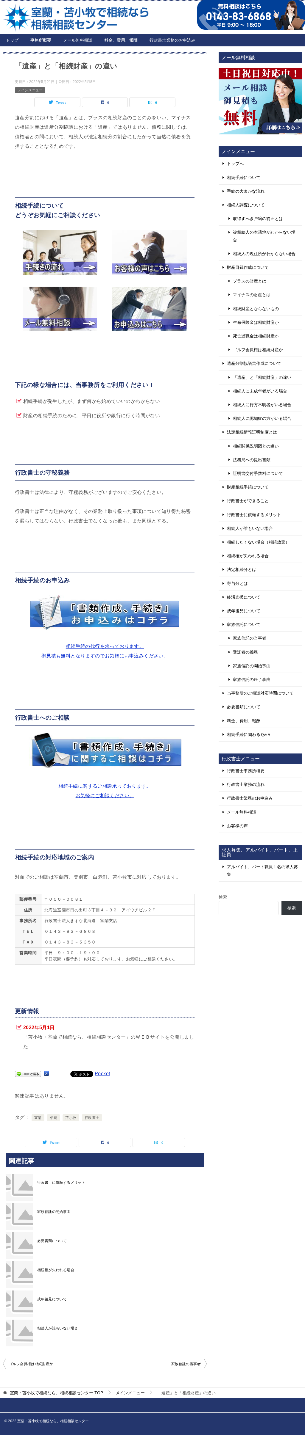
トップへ (235, 163)
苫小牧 (70, 1118)
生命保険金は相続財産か (256, 322)
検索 (223, 897)
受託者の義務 (245, 652)
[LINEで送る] (28, 1073)
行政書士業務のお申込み (172, 40)
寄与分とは (237, 583)
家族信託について (243, 624)
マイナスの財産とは (251, 294)
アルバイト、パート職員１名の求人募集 (262, 870)
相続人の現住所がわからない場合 (264, 253)
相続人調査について (245, 204)
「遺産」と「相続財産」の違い (262, 377)
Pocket (102, 1073)
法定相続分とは (241, 569)
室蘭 (38, 1118)
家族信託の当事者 (186, 1364)
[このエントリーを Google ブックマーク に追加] (46, 1073)
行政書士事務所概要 (245, 770)
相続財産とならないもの (256, 308)
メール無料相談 (77, 40)
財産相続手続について (248, 487)
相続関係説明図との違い (256, 446)
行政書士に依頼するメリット (61, 1182)
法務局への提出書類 (251, 459)
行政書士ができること (248, 500)
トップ (12, 40)
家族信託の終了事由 (251, 679)
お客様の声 (237, 825)
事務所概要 (40, 40)
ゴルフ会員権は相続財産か (31, 1364)
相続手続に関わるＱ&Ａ (249, 734)
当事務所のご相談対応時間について (260, 693)
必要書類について (52, 1241)
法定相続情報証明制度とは (252, 432)
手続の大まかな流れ (245, 191)
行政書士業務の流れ (245, 784)
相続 (53, 1118)
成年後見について (52, 1299)
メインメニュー (30, 90)
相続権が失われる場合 (55, 1270)
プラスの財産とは (249, 281)
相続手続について (243, 177)
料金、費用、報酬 (121, 40)
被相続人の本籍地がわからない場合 (264, 236)
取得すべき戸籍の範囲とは (258, 218)
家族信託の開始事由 (54, 1212)
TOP (56, 1392)
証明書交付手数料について (258, 473)
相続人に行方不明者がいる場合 (262, 404)
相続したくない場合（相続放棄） (258, 542)
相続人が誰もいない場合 (57, 1328)
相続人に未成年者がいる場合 (260, 391)
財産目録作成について (248, 267)
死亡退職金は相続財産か (256, 336)
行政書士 (92, 1118)
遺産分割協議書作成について (254, 363)
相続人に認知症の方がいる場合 (262, 418)
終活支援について (243, 597)
